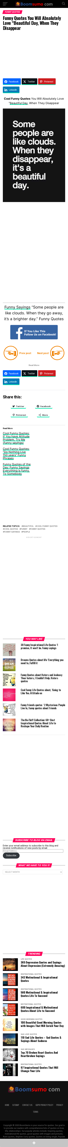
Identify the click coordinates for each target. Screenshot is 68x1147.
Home (7, 1104)
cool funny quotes (47, 526)
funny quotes (37, 529)
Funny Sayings (17, 307)
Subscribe (11, 855)
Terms (35, 1111)
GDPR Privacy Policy (44, 1104)
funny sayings (12, 532)
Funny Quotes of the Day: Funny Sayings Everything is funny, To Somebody (17, 469)
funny (24, 529)
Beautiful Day (19, 103)
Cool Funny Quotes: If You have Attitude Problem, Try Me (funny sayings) (16, 438)
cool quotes (11, 529)
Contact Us (27, 1104)
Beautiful (28, 526)
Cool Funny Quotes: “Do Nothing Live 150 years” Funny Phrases (16, 453)
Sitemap (15, 1104)
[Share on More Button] (34, 1143)
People (26, 532)
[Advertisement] (34, 54)
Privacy (59, 1104)
